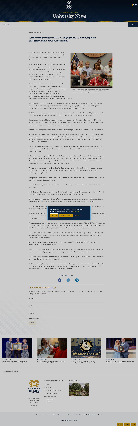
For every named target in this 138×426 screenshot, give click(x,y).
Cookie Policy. (75, 211)
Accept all (54, 215)
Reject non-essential (66, 215)
